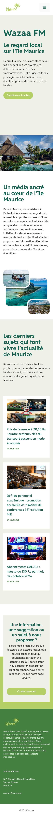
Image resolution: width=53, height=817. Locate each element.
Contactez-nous (26, 691)
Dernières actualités (18, 95)
